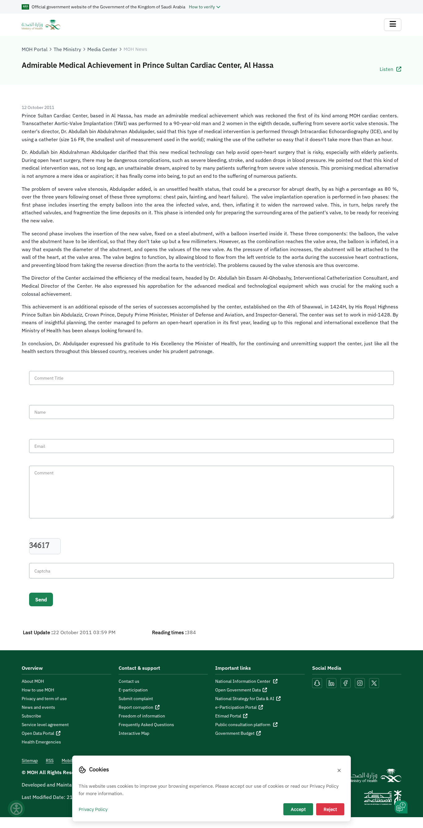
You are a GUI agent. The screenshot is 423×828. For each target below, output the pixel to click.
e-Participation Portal (236, 707)
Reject (330, 809)
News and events (38, 707)
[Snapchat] (317, 682)
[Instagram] (360, 682)
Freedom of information (142, 716)
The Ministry (67, 49)
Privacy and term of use (44, 698)
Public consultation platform (243, 724)
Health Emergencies (41, 742)
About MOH (33, 681)
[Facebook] (346, 682)
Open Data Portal (38, 733)
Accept (298, 809)
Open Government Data (238, 690)
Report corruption (136, 707)
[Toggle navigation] (392, 25)
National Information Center (243, 681)
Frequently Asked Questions (146, 724)
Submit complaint (136, 698)
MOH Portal (34, 49)
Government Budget (235, 733)
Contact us (129, 681)
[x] (374, 682)
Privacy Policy (93, 809)
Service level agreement (45, 724)
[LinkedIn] (332, 682)
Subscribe (31, 716)
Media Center (102, 49)
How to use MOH (38, 690)
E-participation (133, 690)
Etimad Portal (228, 716)
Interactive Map (134, 733)
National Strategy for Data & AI (244, 698)
